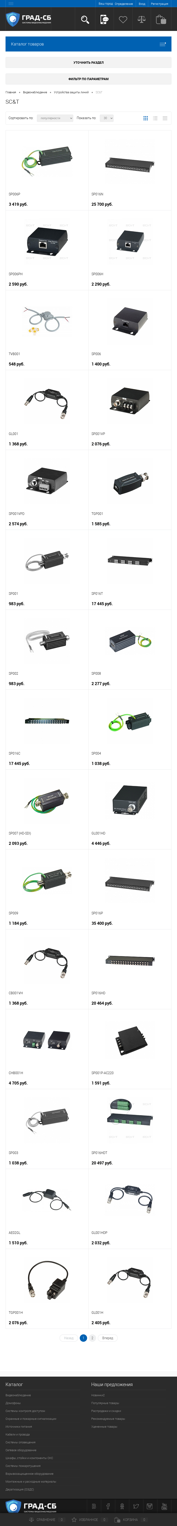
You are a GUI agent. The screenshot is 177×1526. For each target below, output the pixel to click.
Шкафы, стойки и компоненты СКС (29, 1458)
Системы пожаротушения (23, 1466)
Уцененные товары (104, 1426)
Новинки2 (98, 1395)
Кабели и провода (18, 1434)
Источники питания (19, 1426)
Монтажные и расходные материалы (31, 1481)
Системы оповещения (20, 1442)
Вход (142, 4)
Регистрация (159, 4)
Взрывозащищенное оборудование (29, 1473)
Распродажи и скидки (106, 1411)
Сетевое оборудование (21, 1450)
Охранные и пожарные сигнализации (31, 1418)
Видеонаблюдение (18, 1395)
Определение (124, 4)
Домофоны (13, 1403)
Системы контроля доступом (25, 1411)
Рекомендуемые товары (108, 1418)
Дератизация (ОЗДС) (20, 1489)
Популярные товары (105, 1403)
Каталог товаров (27, 44)
